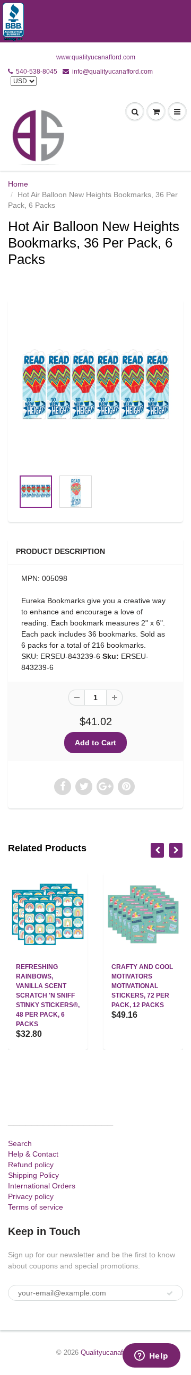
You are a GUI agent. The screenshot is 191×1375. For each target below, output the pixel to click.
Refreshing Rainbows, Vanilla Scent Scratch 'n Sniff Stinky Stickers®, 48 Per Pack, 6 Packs (48, 995)
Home (18, 184)
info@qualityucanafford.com (112, 71)
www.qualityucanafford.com (95, 57)
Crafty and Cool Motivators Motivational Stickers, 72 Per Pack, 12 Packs (142, 986)
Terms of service (35, 1207)
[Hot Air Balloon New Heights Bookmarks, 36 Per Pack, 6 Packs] (95, 389)
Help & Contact (33, 1154)
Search (20, 1143)
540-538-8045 (36, 71)
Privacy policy (31, 1196)
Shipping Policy (33, 1175)
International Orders (41, 1186)
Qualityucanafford (108, 1352)
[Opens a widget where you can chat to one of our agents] (151, 1356)
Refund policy (31, 1164)
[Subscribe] (169, 1293)
